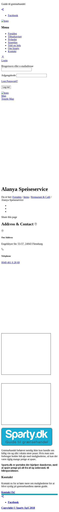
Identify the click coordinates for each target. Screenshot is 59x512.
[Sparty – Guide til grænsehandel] (5, 21)
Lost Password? (9, 81)
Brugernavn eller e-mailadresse (17, 66)
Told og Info (14, 45)
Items (26, 197)
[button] (2, 57)
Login (4, 60)
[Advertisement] (26, 354)
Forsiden (12, 33)
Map (3, 95)
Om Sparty (13, 48)
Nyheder (12, 39)
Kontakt (12, 51)
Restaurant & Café (40, 197)
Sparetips (12, 42)
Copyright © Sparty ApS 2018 (18, 507)
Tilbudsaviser (15, 36)
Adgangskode (8, 75)
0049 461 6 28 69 (10, 262)
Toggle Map (7, 98)
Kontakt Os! (8, 492)
